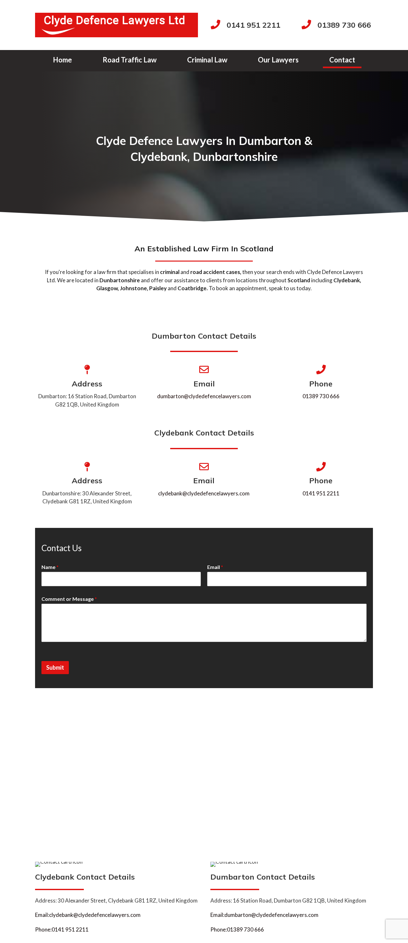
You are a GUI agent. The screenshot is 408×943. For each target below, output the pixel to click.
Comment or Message (69, 599)
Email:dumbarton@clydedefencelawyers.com (264, 914)
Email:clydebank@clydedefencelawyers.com (88, 914)
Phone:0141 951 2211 (62, 929)
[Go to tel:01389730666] (337, 25)
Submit (55, 667)
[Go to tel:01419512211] (250, 25)
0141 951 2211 (320, 493)
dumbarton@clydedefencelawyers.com (204, 396)
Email (215, 567)
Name (50, 567)
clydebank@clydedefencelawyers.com (204, 493)
